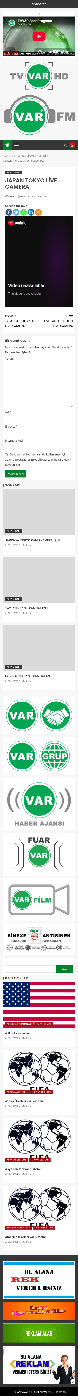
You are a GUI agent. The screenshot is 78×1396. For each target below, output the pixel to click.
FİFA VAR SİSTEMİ (42, 1092)
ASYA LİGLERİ (13, 172)
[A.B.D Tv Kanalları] (39, 1005)
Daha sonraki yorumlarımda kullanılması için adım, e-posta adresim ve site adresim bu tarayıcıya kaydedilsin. (38, 459)
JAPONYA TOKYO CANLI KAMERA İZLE (32, 540)
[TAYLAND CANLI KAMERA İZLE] (39, 580)
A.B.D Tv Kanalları (17, 1033)
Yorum (10, 358)
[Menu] (16, 145)
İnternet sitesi (14, 440)
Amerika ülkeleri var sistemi (25, 1237)
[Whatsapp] (23, 212)
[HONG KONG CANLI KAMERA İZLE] (39, 648)
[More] (38, 212)
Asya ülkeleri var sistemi (23, 1169)
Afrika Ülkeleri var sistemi (24, 1101)
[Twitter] (16, 212)
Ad (8, 412)
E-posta (11, 426)
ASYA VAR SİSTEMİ (16, 1160)
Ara (64, 969)
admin (11, 196)
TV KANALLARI (43, 1024)
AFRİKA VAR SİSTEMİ (17, 1092)
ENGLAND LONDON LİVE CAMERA (58, 321)
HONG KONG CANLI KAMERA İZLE (28, 676)
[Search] (65, 145)
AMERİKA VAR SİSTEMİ (18, 1228)
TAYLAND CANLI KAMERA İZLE (26, 608)
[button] (16, 145)
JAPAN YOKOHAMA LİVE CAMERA (19, 321)
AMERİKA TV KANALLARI (19, 1024)
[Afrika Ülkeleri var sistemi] (39, 1073)
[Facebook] (8, 212)
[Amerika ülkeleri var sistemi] (39, 1209)
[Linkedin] (31, 212)
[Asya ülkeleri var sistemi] (39, 1141)
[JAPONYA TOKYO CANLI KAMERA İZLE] (39, 512)
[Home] (7, 145)
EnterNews (39, 1391)
